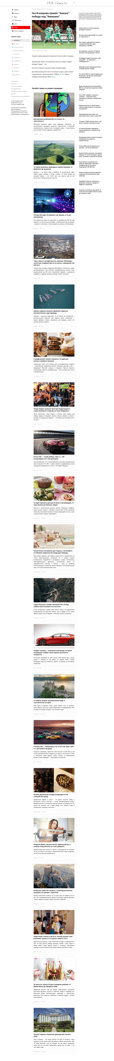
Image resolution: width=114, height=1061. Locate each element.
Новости (16, 13)
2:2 (61, 74)
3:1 (54, 77)
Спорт (16, 27)
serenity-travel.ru (19, 47)
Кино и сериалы (19, 31)
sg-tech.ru (17, 74)
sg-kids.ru (16, 68)
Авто (15, 24)
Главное (16, 10)
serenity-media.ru (19, 50)
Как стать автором (16, 86)
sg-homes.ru (17, 57)
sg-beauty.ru (17, 61)
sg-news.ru (17, 40)
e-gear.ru (16, 64)
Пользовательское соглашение (20, 96)
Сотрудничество (16, 89)
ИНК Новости (57, 3)
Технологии (17, 20)
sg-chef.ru (16, 44)
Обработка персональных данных (19, 93)
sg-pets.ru (16, 71)
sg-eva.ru (16, 54)
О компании (14, 81)
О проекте (14, 84)
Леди (15, 17)
